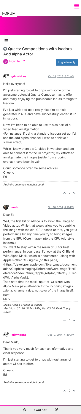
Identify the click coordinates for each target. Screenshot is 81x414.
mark (14, 207)
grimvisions (18, 76)
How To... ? (17, 61)
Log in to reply (66, 62)
